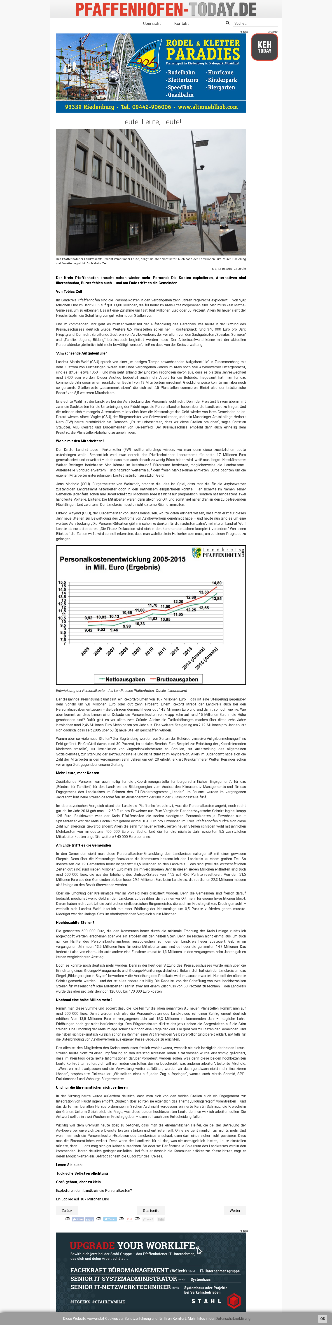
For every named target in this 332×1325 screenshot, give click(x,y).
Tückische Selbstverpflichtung (82, 1173)
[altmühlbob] (151, 72)
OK (322, 1319)
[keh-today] (264, 46)
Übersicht (152, 23)
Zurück (67, 1211)
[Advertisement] (264, 132)
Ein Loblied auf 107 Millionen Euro (82, 1199)
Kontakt (181, 23)
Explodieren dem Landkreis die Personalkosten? (94, 1190)
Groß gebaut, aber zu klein (78, 1182)
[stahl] (151, 1272)
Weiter (235, 1211)
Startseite (151, 1211)
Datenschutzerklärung (232, 1318)
